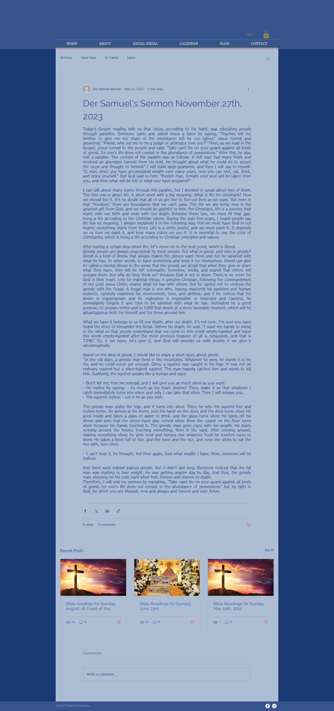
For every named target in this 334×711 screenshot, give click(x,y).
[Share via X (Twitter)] (96, 511)
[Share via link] (118, 511)
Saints (131, 58)
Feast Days (88, 58)
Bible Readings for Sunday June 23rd (165, 606)
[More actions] (248, 89)
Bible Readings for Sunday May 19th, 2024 (238, 606)
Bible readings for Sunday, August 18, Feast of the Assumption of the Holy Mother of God (91, 606)
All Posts (66, 58)
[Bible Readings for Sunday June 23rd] (167, 577)
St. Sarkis (111, 58)
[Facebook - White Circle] (267, 706)
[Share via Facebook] (85, 511)
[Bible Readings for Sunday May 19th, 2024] (241, 577)
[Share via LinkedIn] (107, 511)
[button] (266, 34)
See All (269, 550)
